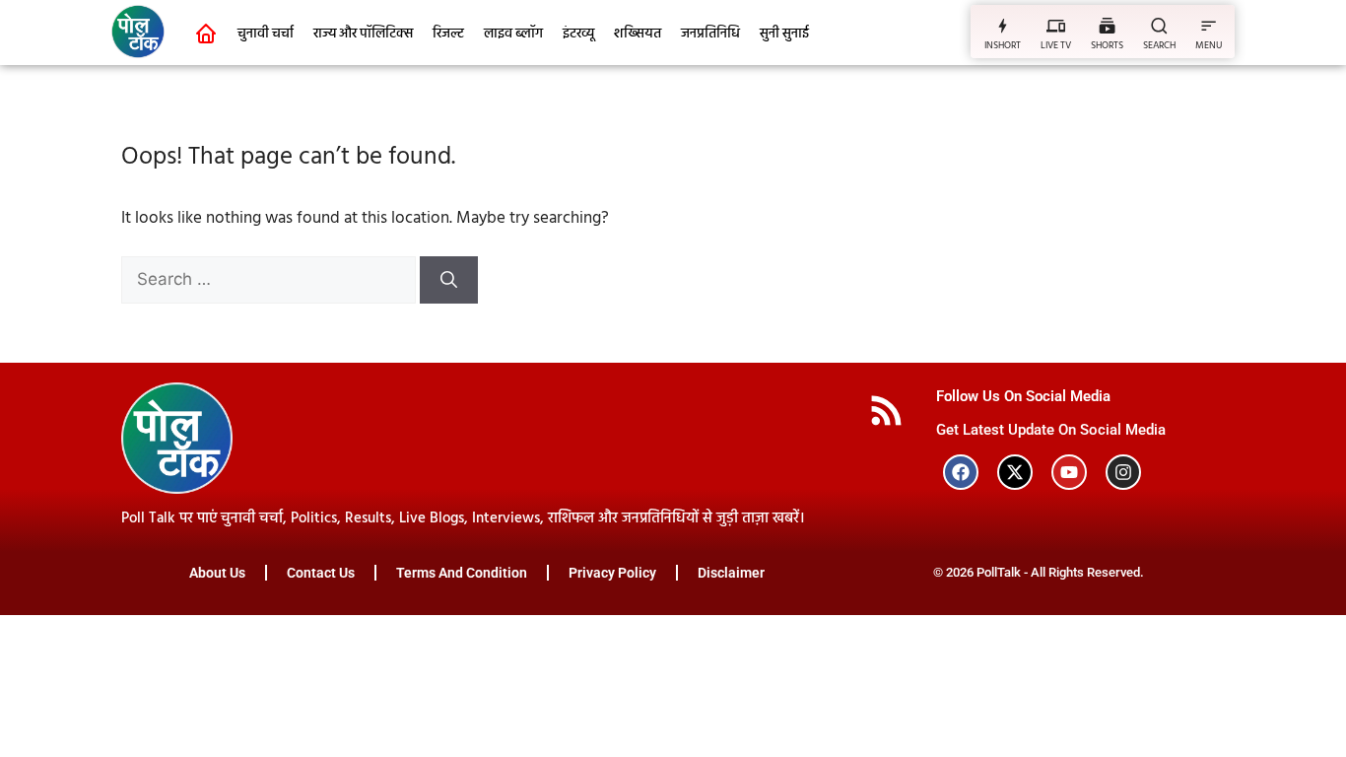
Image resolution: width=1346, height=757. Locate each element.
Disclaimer (731, 573)
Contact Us (321, 573)
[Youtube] (1069, 472)
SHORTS (1107, 45)
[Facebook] (960, 472)
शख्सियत (637, 34)
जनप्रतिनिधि (710, 34)
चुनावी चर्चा (265, 34)
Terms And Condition (461, 573)
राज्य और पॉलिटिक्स (363, 34)
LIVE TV (1056, 45)
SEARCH (1159, 45)
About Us (217, 573)
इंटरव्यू (578, 34)
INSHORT (1002, 45)
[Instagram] (1123, 472)
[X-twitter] (1015, 472)
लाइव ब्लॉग (513, 34)
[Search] (449, 280)
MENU (1208, 45)
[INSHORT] (1002, 25)
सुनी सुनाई (784, 34)
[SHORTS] (1107, 25)
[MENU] (1208, 25)
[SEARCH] (1159, 25)
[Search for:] (270, 280)
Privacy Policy (612, 573)
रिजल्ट (448, 34)
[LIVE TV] (1055, 25)
